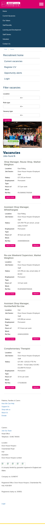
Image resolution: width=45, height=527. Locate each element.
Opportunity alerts (13, 73)
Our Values (6, 20)
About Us (5, 412)
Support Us (5, 406)
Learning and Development (12, 30)
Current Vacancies (9, 16)
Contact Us (6, 44)
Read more (36, 197)
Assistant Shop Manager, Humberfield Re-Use (16, 304)
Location (6, 94)
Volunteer (6, 39)
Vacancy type (8, 111)
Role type (6, 102)
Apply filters (7, 120)
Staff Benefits (7, 25)
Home (5, 11)
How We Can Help (8, 403)
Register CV (10, 67)
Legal (3, 504)
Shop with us (6, 409)
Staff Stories (7, 34)
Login (7, 78)
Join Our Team (7, 431)
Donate (4, 415)
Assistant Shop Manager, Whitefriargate (16, 208)
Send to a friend (10, 197)
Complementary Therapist (17, 348)
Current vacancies (13, 61)
